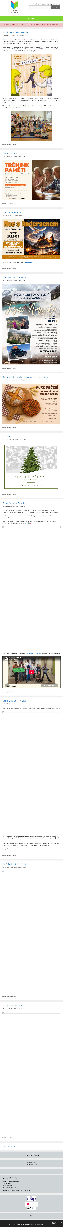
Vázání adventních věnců (14, 864)
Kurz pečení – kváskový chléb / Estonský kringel (25, 377)
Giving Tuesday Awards (13, 503)
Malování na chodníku (12, 1005)
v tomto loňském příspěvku (33, 653)
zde (10, 849)
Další (13, 1146)
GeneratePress (39, 1224)
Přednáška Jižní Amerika (14, 277)
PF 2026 (6, 436)
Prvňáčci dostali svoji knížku (15, 32)
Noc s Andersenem (11, 212)
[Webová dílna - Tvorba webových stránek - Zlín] (57, 1224)
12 (9, 1146)
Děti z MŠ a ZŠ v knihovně (15, 701)
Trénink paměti (9, 153)
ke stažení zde (29, 262)
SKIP (10, 41)
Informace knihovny (10, 144)
